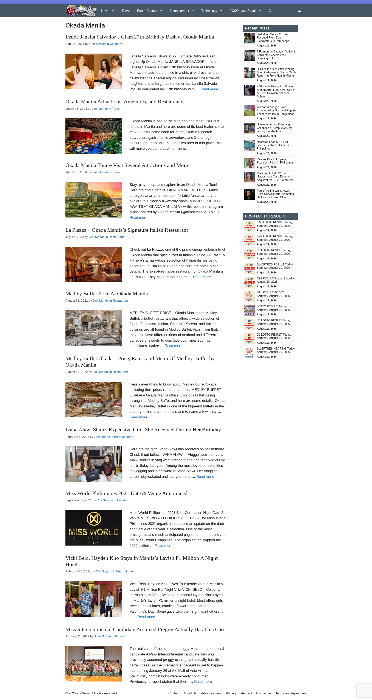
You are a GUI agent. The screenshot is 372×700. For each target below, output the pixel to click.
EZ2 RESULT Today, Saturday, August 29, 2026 (276, 280)
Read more (209, 89)
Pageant (123, 500)
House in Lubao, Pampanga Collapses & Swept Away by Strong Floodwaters (274, 128)
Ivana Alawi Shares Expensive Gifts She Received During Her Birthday (143, 429)
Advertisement (211, 693)
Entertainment (179, 10)
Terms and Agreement (291, 693)
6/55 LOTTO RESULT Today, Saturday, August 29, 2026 (275, 224)
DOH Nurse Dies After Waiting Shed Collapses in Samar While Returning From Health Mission (276, 72)
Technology (209, 10)
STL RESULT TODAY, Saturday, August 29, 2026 (273, 294)
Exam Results (147, 10)
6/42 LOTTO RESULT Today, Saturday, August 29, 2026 (275, 238)
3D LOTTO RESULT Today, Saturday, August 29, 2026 (274, 322)
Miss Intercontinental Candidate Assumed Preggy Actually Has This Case (145, 629)
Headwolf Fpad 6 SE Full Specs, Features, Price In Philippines (273, 145)
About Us (190, 693)
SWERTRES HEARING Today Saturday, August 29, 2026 (276, 350)
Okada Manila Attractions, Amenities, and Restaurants (124, 101)
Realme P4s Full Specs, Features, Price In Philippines (275, 161)
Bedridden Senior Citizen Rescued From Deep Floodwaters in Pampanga (273, 38)
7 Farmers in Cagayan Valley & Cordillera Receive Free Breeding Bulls (276, 55)
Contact (173, 693)
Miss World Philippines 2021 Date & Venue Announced (126, 493)
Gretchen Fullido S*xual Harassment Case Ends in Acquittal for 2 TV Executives (275, 177)
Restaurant (116, 237)
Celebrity (116, 43)
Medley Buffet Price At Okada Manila (106, 293)
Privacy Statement (239, 693)
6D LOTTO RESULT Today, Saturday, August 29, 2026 (274, 252)
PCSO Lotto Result (242, 10)
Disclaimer (263, 693)
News (105, 10)
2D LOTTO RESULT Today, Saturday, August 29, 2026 (274, 336)
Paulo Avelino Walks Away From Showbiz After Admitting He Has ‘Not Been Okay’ (275, 194)
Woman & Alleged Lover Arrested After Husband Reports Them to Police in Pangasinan (276, 110)
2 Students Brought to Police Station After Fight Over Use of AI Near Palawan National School (276, 91)
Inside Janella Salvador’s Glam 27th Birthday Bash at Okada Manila (139, 37)
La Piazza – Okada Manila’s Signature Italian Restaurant (126, 230)
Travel (126, 10)
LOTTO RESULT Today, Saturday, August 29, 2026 (273, 308)
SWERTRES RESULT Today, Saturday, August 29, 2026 (275, 266)
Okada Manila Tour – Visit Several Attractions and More (126, 165)
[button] (270, 10)
